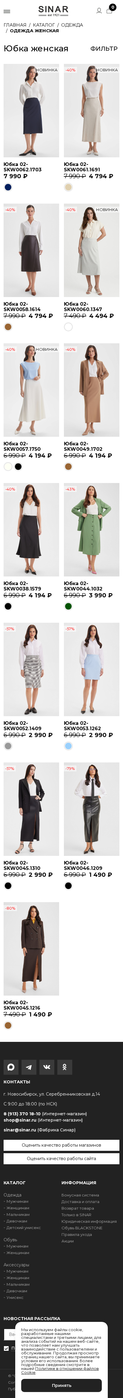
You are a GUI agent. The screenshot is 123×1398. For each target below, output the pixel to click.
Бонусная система (80, 1195)
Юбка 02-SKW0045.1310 (22, 865)
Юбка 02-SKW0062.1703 (22, 167)
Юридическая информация (89, 1221)
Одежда (72, 25)
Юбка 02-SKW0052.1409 (22, 725)
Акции (67, 1241)
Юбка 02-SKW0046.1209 (83, 865)
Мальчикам (18, 1214)
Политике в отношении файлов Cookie (60, 1370)
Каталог (44, 25)
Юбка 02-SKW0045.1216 (22, 1005)
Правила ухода (76, 1234)
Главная (15, 25)
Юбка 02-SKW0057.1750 (22, 446)
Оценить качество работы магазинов (61, 1145)
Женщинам (18, 1207)
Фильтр (104, 48)
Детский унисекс (24, 1227)
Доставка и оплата (80, 1201)
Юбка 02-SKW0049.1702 (83, 446)
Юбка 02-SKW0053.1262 (82, 725)
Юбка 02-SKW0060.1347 (83, 306)
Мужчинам (17, 1201)
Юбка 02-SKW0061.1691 (82, 167)
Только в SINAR (76, 1214)
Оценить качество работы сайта (61, 1158)
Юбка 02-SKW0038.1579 (22, 586)
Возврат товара (77, 1208)
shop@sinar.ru (43, 1120)
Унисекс (15, 1297)
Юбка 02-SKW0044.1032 (83, 586)
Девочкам (17, 1221)
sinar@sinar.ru (40, 1130)
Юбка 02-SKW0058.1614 (22, 306)
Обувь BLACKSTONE (81, 1227)
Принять (61, 1385)
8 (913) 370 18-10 (45, 1113)
